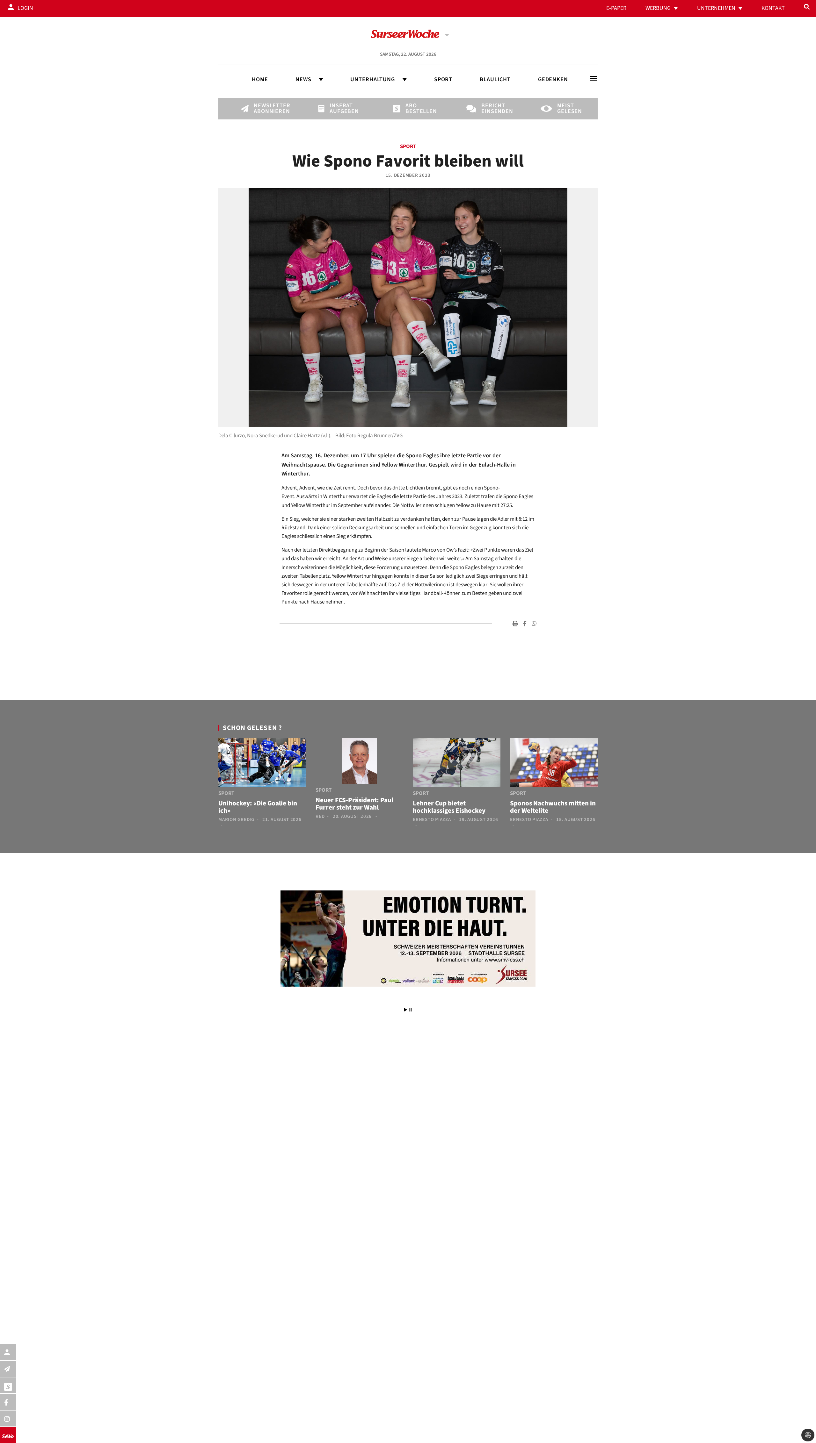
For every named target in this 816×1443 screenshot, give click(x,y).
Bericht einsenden (492, 108)
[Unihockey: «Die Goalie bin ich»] (262, 764)
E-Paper (616, 8)
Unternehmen (716, 8)
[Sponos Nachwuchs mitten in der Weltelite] (554, 764)
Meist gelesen (568, 108)
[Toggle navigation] (593, 78)
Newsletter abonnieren (264, 108)
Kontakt (773, 8)
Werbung (658, 8)
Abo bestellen (416, 108)
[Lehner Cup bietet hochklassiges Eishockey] (456, 764)
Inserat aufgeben (340, 108)
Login (25, 8)
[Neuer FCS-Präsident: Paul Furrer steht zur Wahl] (359, 762)
